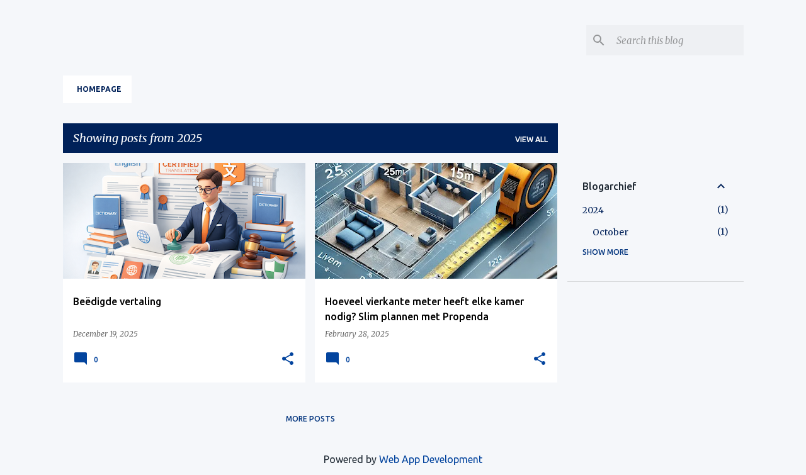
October (610, 232)
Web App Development (430, 459)
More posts (310, 419)
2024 (593, 210)
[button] (287, 359)
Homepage (99, 89)
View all (531, 139)
